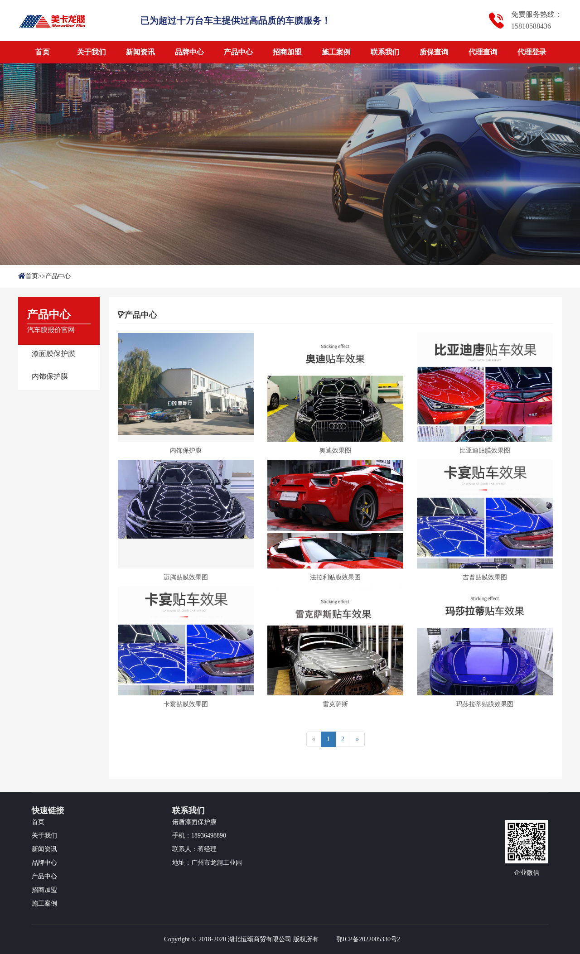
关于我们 (91, 52)
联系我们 (385, 52)
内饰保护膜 (50, 376)
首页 (42, 52)
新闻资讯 (140, 52)
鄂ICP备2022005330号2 (368, 939)
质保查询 (434, 52)
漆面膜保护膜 (53, 353)
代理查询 (483, 52)
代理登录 (531, 52)
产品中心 (238, 52)
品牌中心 (189, 52)
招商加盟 (287, 52)
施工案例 (336, 52)
